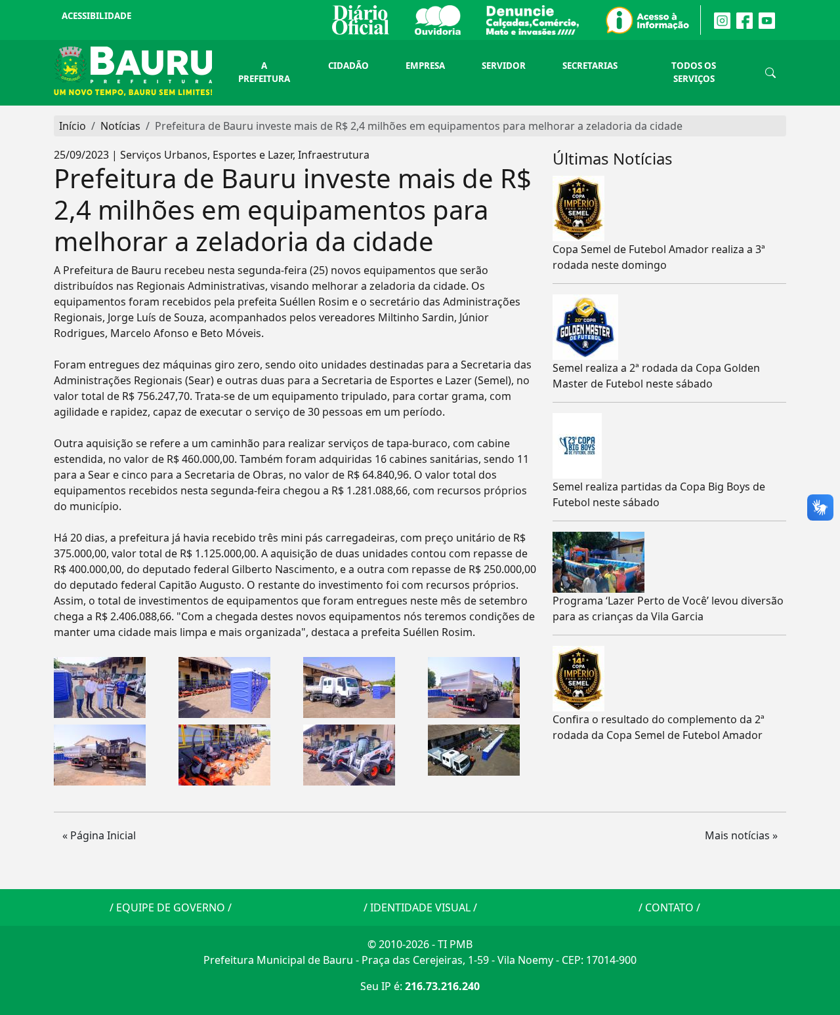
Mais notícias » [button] (741, 835)
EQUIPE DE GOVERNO (170, 907)
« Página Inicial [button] (99, 835)
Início (72, 126)
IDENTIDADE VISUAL (420, 907)
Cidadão (348, 65)
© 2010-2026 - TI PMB (420, 944)
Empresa (425, 65)
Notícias (120, 126)
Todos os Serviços (693, 72)
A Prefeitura (264, 72)
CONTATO (669, 907)
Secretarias (590, 65)
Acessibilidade (96, 16)
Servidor (504, 65)
